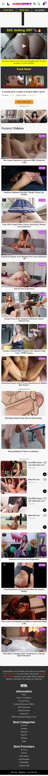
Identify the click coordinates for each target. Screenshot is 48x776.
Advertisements (24, 710)
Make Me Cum (34, 480)
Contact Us (24, 714)
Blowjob (24, 738)
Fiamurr (24, 753)
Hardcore (24, 732)
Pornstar (24, 725)
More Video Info (24, 102)
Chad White (24, 762)
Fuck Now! (8, 10)
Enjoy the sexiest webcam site (32, 119)
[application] (24, 46)
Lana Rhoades (24, 759)
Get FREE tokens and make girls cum (36, 464)
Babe (24, 741)
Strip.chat (5, 121)
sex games (40, 10)
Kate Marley (24, 756)
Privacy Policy (24, 701)
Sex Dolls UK (32, 772)
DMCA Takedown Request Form (24, 717)
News (24, 695)
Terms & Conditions (24, 698)
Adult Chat (24, 10)
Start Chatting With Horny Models (9, 119)
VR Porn (14, 772)
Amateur (24, 728)
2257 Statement (24, 707)
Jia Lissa (24, 750)
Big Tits (24, 735)
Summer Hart (24, 766)
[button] (24, 46)
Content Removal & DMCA (24, 704)
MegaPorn (22, 772)
